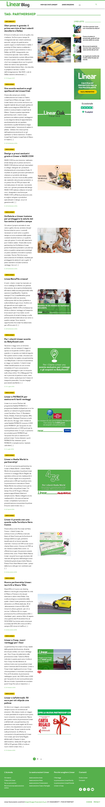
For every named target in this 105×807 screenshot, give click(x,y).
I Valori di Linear (9, 780)
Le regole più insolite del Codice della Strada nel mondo (91, 57)
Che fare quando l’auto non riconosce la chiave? (91, 27)
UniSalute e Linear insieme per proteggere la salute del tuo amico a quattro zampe (18, 219)
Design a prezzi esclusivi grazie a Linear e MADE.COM (18, 154)
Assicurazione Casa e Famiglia (39, 786)
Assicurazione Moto (36, 780)
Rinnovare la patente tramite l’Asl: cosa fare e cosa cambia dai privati (91, 48)
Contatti (82, 780)
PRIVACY (97, 802)
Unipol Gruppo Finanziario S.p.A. (36, 802)
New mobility (9, 21)
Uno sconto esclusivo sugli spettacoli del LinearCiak (18, 89)
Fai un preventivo (10, 783)
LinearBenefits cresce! (16, 279)
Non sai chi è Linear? (49, 5)
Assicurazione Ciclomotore (38, 783)
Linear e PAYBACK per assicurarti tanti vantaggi (17, 398)
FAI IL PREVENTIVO (87, 92)
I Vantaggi (57, 778)
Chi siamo (7, 778)
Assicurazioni (68, 5)
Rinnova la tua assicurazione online (14, 787)
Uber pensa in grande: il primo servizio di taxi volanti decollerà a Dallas (19, 28)
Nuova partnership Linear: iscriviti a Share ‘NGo (18, 583)
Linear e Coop (58, 786)
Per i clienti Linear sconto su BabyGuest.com (17, 340)
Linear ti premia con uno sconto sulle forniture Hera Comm (18, 522)
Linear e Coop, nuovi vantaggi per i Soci (14, 641)
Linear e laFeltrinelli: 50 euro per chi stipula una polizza (16, 700)
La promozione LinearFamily (63, 780)
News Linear (9, 84)
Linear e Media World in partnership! (16, 460)
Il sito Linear (83, 778)
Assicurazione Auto (35, 778)
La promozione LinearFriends (64, 783)
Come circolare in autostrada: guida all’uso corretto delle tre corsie (91, 38)
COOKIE (89, 802)
